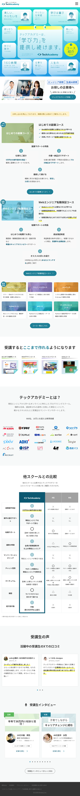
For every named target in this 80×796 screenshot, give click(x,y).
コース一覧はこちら (40, 325)
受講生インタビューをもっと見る (40, 771)
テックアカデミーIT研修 (61, 97)
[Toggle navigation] (76, 3)
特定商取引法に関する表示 (39, 785)
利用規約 (11, 785)
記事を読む (20, 751)
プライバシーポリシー (23, 785)
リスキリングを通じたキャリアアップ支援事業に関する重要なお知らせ (22, 789)
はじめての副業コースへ (38, 191)
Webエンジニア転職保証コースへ (38, 273)
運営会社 (4, 785)
